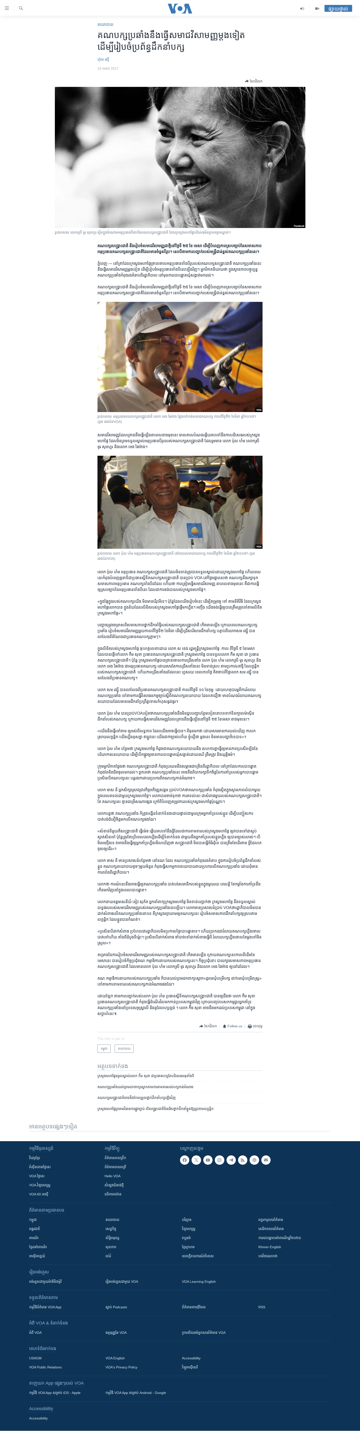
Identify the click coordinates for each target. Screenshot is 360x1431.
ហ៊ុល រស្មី (103, 59)
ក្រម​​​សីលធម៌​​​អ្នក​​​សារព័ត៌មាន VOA (204, 1333)
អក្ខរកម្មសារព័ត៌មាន (270, 1220)
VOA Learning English (199, 1282)
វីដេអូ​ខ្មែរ (34, 1158)
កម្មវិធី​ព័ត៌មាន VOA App (45, 1307)
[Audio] (302, 8)
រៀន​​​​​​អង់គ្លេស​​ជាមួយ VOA (122, 1282)
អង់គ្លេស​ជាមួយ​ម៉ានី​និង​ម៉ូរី (45, 1282)
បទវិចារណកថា (267, 1256)
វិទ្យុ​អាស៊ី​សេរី (190, 1367)
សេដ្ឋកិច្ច (111, 1229)
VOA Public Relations (45, 1367)
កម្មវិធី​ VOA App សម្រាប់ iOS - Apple (55, 1393)
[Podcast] (254, 1160)
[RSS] (242, 1160)
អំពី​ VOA (35, 1333)
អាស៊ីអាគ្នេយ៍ (37, 1256)
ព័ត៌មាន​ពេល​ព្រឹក (115, 1158)
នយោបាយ (105, 24)
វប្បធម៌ (186, 1238)
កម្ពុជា (33, 1220)
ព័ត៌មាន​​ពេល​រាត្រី (115, 1167)
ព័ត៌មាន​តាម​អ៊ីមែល (194, 1307)
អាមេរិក (34, 1238)
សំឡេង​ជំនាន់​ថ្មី (114, 1185)
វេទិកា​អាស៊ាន (113, 1194)
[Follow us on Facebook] (184, 1160)
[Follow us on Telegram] (231, 1160)
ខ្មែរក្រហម (188, 1247)
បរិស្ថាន (187, 1220)
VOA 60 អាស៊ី (38, 1194)
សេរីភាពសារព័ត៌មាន (271, 1229)
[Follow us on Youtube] (208, 1160)
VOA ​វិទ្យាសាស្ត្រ (39, 1185)
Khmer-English (269, 1247)
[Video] (317, 8)
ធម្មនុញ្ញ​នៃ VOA (116, 1333)
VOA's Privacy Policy (121, 1367)
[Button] (254, 81)
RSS (261, 1307)
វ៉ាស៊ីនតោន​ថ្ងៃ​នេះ (40, 1167)
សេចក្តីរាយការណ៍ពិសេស (198, 1256)
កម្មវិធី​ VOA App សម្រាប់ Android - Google (136, 1393)
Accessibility (191, 1358)
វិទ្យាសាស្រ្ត (188, 1229)
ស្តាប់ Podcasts (116, 1307)
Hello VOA (112, 1176)
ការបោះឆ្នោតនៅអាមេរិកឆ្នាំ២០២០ (279, 1238)
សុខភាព (111, 1247)
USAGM (35, 1358)
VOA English (115, 1358)
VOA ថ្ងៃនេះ (37, 1176)
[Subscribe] (266, 1160)
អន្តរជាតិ (34, 1229)
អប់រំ (108, 1256)
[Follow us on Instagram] (219, 1160)
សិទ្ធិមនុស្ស (112, 1238)
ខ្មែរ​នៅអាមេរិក (38, 1247)
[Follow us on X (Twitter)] (196, 1160)
